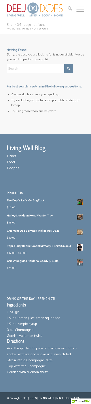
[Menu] (78, 9)
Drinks (11, 156)
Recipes (13, 168)
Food (11, 162)
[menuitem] (67, 9)
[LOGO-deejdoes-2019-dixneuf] (38, 9)
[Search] (67, 9)
